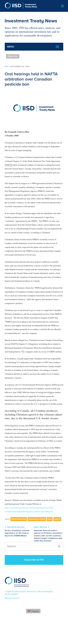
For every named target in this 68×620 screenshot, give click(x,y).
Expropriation (18, 519)
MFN (50, 519)
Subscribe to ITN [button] (34, 559)
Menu (10, 46)
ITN (6, 66)
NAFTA (57, 519)
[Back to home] (20, 6)
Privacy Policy (12, 598)
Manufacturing (36, 519)
